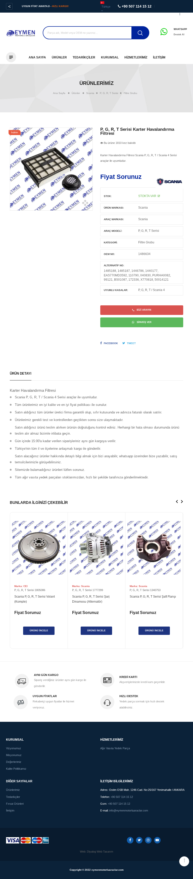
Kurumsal (110, 57)
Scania (143, 207)
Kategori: (111, 242)
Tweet (131, 343)
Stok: (108, 196)
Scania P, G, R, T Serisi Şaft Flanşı (153, 596)
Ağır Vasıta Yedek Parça (115, 748)
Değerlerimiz (13, 761)
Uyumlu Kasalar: (116, 290)
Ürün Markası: (114, 207)
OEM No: (109, 254)
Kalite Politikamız (16, 768)
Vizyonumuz (13, 748)
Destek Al (179, 34)
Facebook (111, 343)
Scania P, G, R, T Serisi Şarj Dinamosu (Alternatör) (91, 599)
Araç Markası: (114, 219)
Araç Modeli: (113, 231)
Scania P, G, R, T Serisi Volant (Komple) (34, 599)
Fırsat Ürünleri (15, 803)
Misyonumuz (14, 755)
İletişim (159, 57)
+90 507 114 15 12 (122, 796)
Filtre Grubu (130, 93)
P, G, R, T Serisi (148, 230)
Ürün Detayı (20, 373)
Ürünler (59, 57)
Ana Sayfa (37, 57)
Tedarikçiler (84, 57)
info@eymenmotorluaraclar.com (128, 810)
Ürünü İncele (39, 630)
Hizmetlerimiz (135, 57)
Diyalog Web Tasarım (100, 851)
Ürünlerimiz (13, 789)
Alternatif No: (114, 265)
